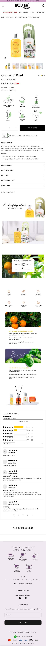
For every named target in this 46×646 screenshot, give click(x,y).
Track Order (37, 580)
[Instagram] (26, 598)
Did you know (7, 170)
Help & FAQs (30, 643)
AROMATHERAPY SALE (10, 12)
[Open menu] (5, 6)
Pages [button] (23, 577)
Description (6, 143)
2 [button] (18, 515)
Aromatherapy (26, 580)
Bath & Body (23, 12)
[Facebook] (20, 598)
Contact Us (16, 580)
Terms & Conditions (25, 583)
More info (5, 186)
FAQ (15, 583)
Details (4, 175)
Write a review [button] (23, 421)
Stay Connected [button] (23, 590)
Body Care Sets (7, 17)
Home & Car (40, 12)
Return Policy (7, 180)
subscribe (23, 623)
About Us (8, 580)
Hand (32, 12)
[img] (12, 450)
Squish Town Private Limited (21, 632)
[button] (8, 427)
